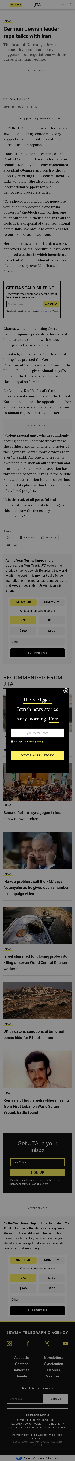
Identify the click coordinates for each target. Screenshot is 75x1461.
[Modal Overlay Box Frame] (37, 730)
